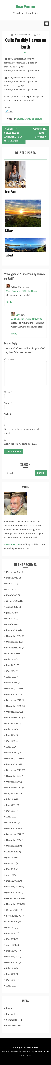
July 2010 (10, 968)
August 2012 (12, 851)
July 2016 (10, 612)
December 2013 (13, 770)
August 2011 (12, 921)
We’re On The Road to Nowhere (40, 133)
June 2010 (10, 974)
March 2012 (12, 881)
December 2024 (14, 572)
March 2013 (12, 822)
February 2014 (13, 758)
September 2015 (14, 647)
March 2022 (12, 578)
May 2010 (10, 980)
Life (25, 52)
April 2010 (11, 986)
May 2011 (10, 939)
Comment (10, 359)
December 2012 (13, 834)
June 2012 (10, 863)
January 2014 (12, 764)
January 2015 (12, 694)
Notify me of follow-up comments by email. (22, 431)
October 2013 (12, 782)
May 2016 (10, 618)
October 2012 (12, 846)
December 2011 (13, 898)
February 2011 (12, 956)
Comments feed (14, 1020)
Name (8, 392)
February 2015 (13, 688)
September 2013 (14, 787)
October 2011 (12, 910)
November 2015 (13, 636)
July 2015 (10, 659)
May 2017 (10, 583)
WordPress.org (13, 1025)
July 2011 (10, 927)
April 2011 (11, 945)
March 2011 (11, 951)
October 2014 (12, 712)
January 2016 (12, 630)
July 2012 (10, 857)
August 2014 (12, 723)
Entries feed (12, 1014)
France (38, 119)
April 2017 (11, 589)
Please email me (12, 544)
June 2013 (10, 805)
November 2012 (13, 840)
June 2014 (10, 735)
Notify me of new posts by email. (20, 444)
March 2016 (12, 624)
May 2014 (10, 741)
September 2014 (14, 717)
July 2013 (10, 799)
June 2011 (10, 933)
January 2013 (12, 828)
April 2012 (11, 875)
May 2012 (10, 869)
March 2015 (11, 682)
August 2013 (12, 793)
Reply (9, 302)
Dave (38, 35)
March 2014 (12, 752)
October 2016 (12, 601)
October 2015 (12, 642)
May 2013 (10, 811)
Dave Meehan (25, 6)
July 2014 (10, 729)
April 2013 (11, 816)
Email (8, 403)
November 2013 (13, 776)
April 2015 (11, 677)
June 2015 (10, 665)
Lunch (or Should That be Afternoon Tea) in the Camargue (13, 135)
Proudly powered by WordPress (17, 1051)
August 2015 (12, 653)
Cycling (30, 119)
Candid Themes (25, 1055)
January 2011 (12, 962)
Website (8, 414)
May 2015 (10, 671)
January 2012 (12, 892)
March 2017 (11, 595)
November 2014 (13, 706)
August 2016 (12, 607)
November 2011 (13, 904)
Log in (9, 1008)
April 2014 (11, 747)
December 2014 (13, 700)
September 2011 (13, 916)
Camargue (20, 119)
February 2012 (13, 886)
